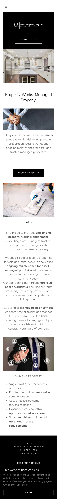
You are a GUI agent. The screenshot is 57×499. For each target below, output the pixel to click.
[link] (28, 25)
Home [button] (28, 443)
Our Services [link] (28, 450)
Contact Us (28, 39)
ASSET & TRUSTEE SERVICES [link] (28, 446)
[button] (6, 6)
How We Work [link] (28, 453)
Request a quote (28, 172)
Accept (28, 492)
